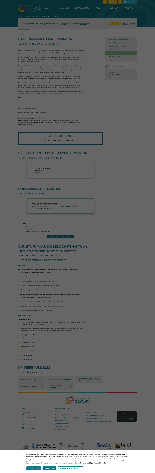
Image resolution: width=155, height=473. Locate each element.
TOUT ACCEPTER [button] (33, 468)
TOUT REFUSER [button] (49, 468)
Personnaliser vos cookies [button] (69, 468)
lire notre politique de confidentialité (93, 463)
